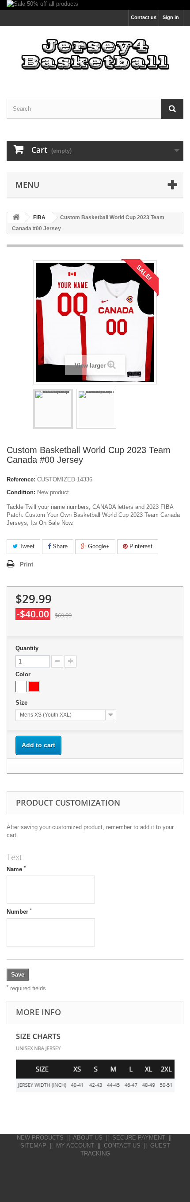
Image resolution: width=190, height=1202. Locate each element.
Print (26, 564)
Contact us (143, 17)
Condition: (21, 492)
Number (19, 911)
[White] (21, 686)
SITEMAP (33, 1145)
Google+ (98, 546)
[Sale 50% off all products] (95, 5)
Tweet (26, 546)
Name (16, 868)
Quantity (26, 648)
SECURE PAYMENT (138, 1137)
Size (22, 702)
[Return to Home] (16, 217)
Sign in (171, 17)
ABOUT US (88, 1137)
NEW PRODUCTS (40, 1137)
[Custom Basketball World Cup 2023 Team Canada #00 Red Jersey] (96, 408)
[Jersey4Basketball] (95, 55)
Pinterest (140, 546)
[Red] (34, 686)
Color (23, 674)
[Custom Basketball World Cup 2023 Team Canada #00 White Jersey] (53, 408)
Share (59, 546)
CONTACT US (122, 1145)
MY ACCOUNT (75, 1145)
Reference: (21, 479)
